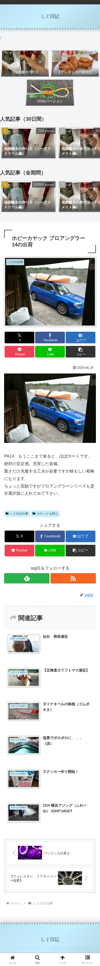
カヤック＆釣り (47, 513)
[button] (90, 141)
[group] (28, 143)
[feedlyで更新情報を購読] (26, 578)
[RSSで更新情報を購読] (73, 578)
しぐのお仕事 (19, 513)
